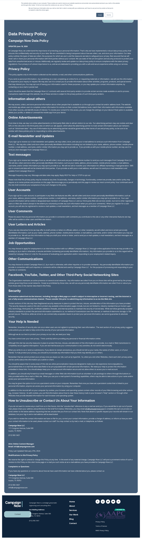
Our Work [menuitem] (73, 514)
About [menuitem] (72, 506)
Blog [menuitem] (71, 519)
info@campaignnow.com (94, 409)
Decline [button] (109, 15)
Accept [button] (100, 15)
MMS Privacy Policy (102, 530)
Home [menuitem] (72, 501)
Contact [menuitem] (73, 523)
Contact (18, 514)
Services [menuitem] (73, 510)
